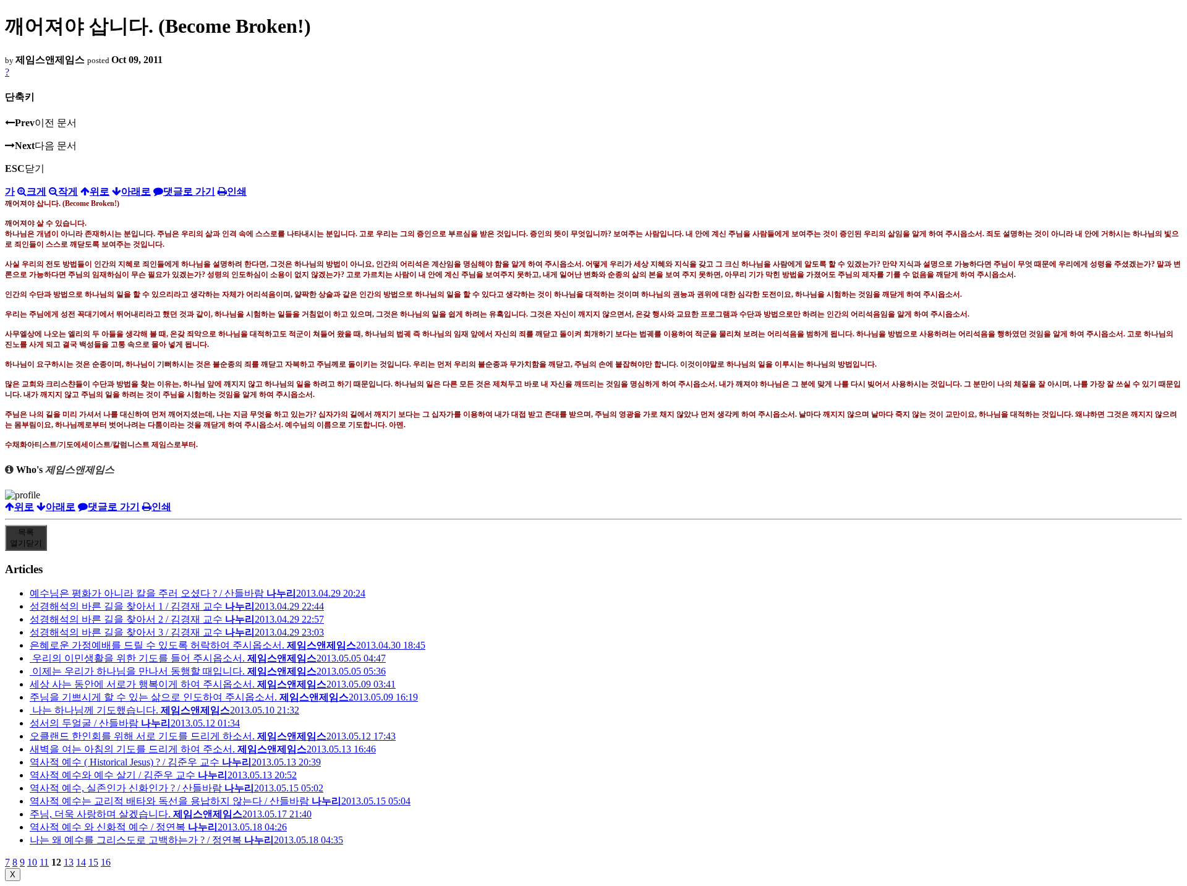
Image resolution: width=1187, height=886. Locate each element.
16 (106, 862)
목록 (26, 537)
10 (32, 862)
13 (69, 862)
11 (44, 862)
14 (81, 862)
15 (93, 862)
